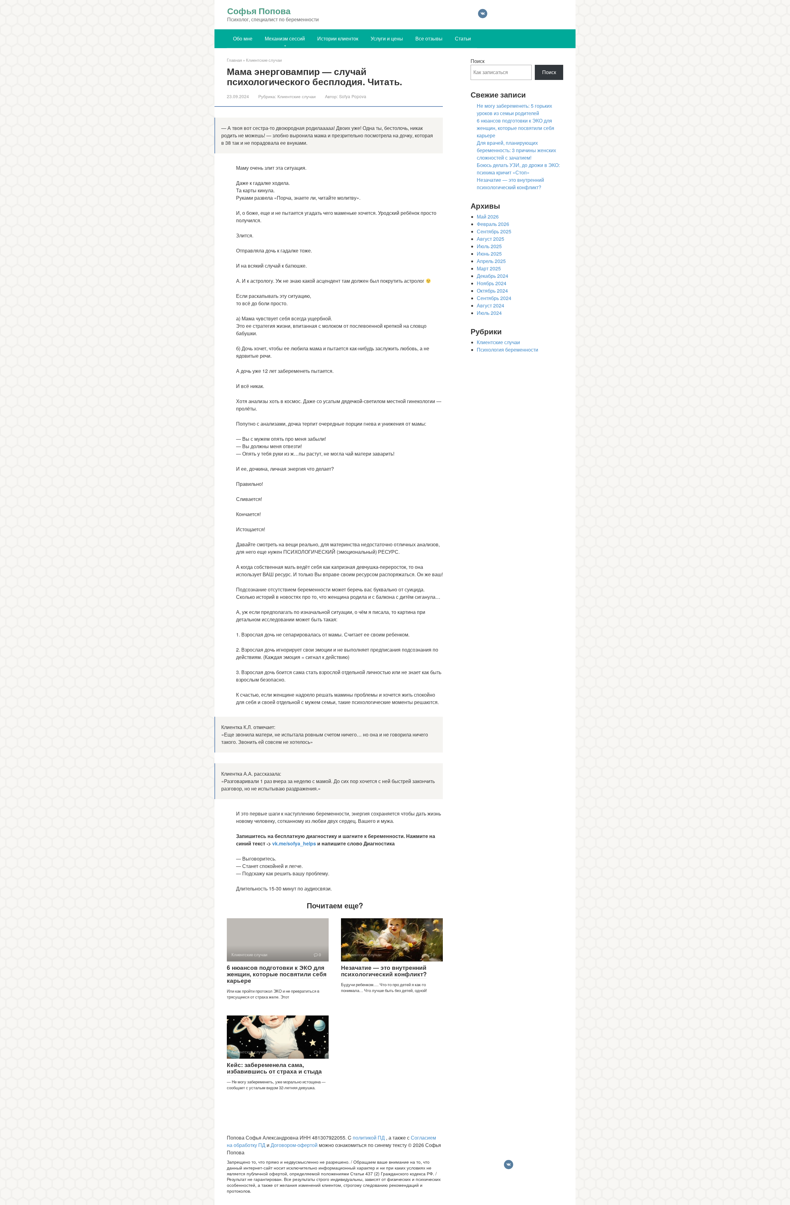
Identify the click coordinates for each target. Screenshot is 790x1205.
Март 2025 (489, 268)
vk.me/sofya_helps (294, 843)
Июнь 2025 (489, 253)
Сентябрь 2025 (494, 231)
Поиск (477, 61)
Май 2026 (488, 216)
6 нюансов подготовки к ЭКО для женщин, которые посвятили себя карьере (276, 974)
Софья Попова (259, 11)
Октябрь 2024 (492, 290)
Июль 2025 (489, 246)
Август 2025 (490, 239)
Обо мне (242, 38)
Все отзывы (429, 38)
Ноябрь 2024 (491, 283)
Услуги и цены (387, 38)
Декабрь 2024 (492, 276)
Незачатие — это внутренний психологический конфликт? (384, 971)
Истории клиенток (337, 38)
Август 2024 (490, 305)
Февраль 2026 (493, 224)
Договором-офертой (295, 1145)
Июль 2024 (489, 313)
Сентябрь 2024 (494, 298)
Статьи (463, 38)
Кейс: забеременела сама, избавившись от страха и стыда (274, 1068)
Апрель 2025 (491, 261)
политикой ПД (369, 1137)
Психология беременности (507, 349)
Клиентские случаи (296, 96)
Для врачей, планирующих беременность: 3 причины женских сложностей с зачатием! (516, 150)
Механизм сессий (285, 38)
